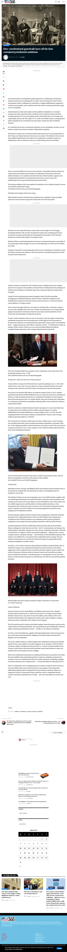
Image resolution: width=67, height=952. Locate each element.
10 (20, 848)
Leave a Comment (58, 732)
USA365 (23, 57)
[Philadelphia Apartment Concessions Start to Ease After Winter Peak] (44, 776)
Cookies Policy (18, 949)
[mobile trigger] (3, 1)
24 (20, 857)
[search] (56, 1)
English (23, 739)
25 (25, 857)
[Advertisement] (38, 83)
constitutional (23, 711)
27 (33, 857)
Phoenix (29, 791)
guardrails (34, 711)
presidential (40, 711)
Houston (29, 803)
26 (29, 857)
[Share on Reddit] (4, 105)
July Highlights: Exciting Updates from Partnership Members (32, 801)
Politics (6, 45)
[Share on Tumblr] (4, 101)
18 (24, 853)
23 (46, 853)
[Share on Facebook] (4, 77)
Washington (30, 784)
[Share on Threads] (4, 116)
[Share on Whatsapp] (4, 93)
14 (37, 848)
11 (24, 848)
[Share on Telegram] (4, 113)
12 (29, 848)
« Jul (19, 866)
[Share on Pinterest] (4, 89)
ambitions (17, 711)
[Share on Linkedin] (4, 97)
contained (29, 711)
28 (37, 857)
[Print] (4, 128)
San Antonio (30, 798)
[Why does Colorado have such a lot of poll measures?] (33, 884)
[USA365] (9, 1)
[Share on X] (4, 81)
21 (37, 853)
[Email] (4, 120)
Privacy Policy (8, 949)
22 (42, 853)
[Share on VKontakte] (4, 109)
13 (33, 848)
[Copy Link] (4, 124)
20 (33, 853)
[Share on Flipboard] (4, 85)
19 (29, 853)
